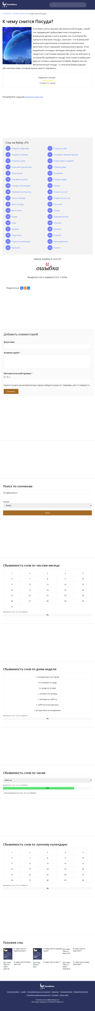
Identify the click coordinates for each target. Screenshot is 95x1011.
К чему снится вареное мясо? (20, 950)
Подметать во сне (62, 198)
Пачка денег (17, 173)
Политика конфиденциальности (38, 995)
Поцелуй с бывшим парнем (66, 154)
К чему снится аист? (52, 962)
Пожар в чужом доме (21, 185)
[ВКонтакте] (21, 288)
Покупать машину (20, 154)
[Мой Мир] (28, 288)
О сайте (23, 992)
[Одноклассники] (25, 288)
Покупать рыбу (18, 161)
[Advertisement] (21, 118)
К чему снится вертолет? (79, 950)
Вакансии (55, 992)
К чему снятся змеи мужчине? (81, 963)
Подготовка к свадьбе (64, 161)
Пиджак (15, 229)
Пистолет (58, 204)
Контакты (55, 995)
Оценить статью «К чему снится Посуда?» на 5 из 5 (52, 80)
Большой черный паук (22, 167)
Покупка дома (60, 167)
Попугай (57, 235)
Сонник (6, 502)
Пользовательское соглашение (38, 992)
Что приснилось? (10, 493)
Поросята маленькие (21, 241)
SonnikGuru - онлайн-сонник (13, 13)
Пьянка (57, 247)
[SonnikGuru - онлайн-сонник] (9, 7)
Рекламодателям (66, 992)
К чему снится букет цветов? (22, 963)
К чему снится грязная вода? (53, 950)
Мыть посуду (18, 204)
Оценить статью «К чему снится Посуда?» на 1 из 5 (43, 80)
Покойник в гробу (20, 179)
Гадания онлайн (13, 992)
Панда (56, 210)
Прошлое (16, 247)
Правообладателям (81, 992)
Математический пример (18, 373)
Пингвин (57, 229)
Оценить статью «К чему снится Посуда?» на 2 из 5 (45, 80)
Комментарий (12, 352)
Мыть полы (17, 210)
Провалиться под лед (21, 192)
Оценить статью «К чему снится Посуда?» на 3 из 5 (48, 80)
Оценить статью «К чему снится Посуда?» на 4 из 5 (50, 80)
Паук (14, 223)
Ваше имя (9, 342)
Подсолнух (17, 235)
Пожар (57, 185)
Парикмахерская (61, 216)
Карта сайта (64, 995)
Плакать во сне (60, 192)
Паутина (57, 223)
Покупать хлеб (60, 148)
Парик (14, 216)
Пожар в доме (60, 179)
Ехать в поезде (18, 198)
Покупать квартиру (20, 148)
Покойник (58, 173)
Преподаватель (61, 241)
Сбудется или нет (34, 96)
